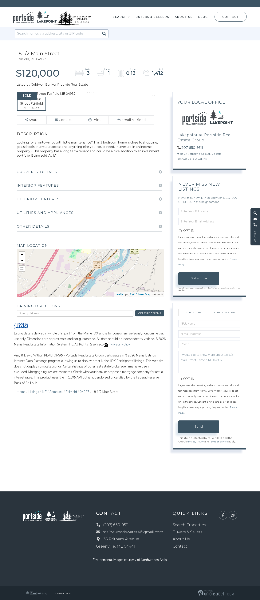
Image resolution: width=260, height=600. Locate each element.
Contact (230, 17)
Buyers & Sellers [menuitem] (152, 17)
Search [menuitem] (120, 17)
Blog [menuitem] (203, 17)
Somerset (56, 392)
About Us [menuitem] (183, 17)
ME (44, 392)
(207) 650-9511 (116, 525)
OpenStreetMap (139, 294)
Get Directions (149, 313)
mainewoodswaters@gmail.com (133, 532)
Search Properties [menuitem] (189, 525)
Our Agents (200, 159)
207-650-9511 (192, 148)
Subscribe (199, 278)
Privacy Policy (120, 344)
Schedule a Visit (224, 312)
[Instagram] (233, 515)
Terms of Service (219, 441)
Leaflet (120, 294)
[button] (104, 34)
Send (199, 426)
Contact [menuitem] (180, 546)
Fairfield (71, 392)
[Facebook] (223, 515)
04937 (84, 392)
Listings (33, 392)
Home (21, 392)
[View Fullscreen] (22, 268)
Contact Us (184, 159)
